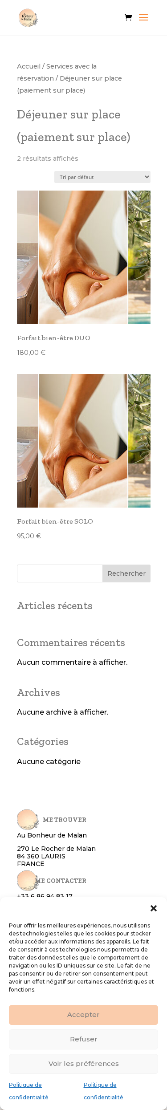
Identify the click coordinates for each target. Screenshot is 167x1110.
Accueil (29, 66)
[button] (153, 908)
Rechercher (126, 573)
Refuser (84, 1039)
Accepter (83, 1014)
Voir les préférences (84, 1063)
